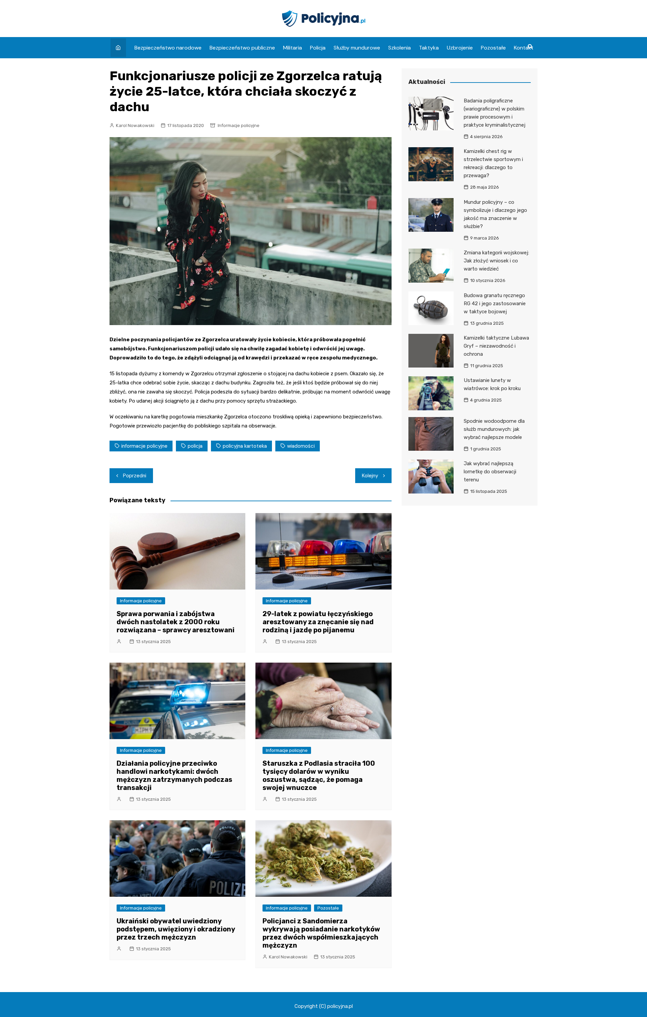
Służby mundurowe (357, 47)
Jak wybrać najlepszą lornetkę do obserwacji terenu (490, 471)
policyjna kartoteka (245, 446)
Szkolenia (399, 47)
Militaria (292, 47)
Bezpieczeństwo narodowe (168, 47)
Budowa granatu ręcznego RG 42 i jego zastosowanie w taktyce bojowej (495, 303)
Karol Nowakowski (135, 125)
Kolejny (370, 475)
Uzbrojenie (460, 47)
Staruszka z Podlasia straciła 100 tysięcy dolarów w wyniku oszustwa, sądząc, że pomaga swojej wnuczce (319, 775)
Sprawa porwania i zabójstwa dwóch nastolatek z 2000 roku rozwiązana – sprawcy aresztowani (176, 622)
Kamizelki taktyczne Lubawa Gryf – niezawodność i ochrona (496, 346)
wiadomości (301, 446)
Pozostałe (493, 47)
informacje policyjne (144, 446)
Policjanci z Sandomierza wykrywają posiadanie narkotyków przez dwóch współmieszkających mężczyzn (321, 933)
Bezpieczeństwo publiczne (242, 47)
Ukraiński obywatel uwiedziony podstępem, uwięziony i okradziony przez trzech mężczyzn (176, 929)
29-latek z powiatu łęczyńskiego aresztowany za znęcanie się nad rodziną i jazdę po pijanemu (318, 622)
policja (195, 446)
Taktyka (429, 47)
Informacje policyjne (238, 125)
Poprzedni (134, 475)
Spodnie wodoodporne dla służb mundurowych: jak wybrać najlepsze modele (494, 429)
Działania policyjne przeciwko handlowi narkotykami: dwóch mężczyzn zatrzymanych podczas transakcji (174, 775)
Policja (318, 47)
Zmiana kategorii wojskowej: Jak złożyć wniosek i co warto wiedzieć (496, 261)
